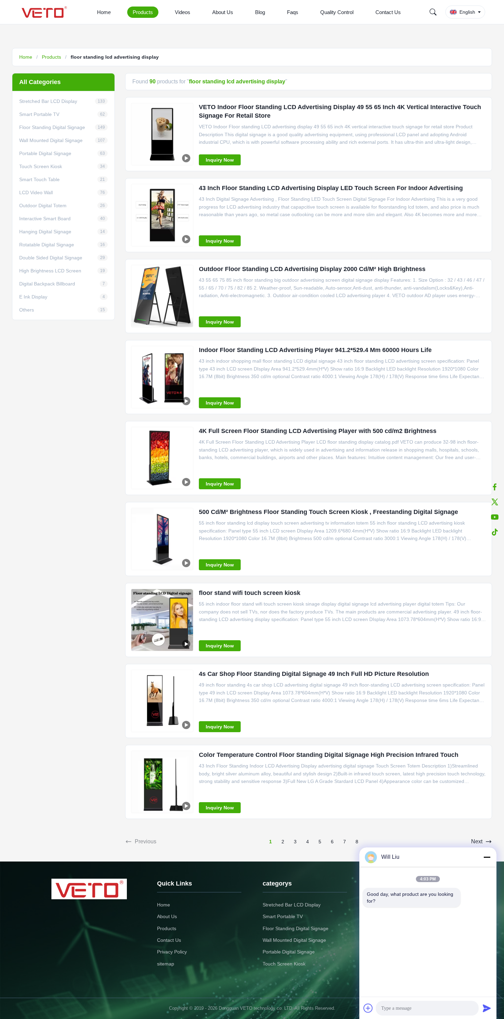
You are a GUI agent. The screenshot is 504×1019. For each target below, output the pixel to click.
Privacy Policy (172, 951)
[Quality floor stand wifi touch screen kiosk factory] (162, 620)
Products (143, 12)
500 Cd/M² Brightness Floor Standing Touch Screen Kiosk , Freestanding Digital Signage (328, 511)
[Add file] (368, 1008)
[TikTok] (494, 532)
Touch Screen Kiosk (284, 964)
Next (476, 841)
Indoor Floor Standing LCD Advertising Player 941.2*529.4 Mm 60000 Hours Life (315, 350)
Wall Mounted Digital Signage (294, 940)
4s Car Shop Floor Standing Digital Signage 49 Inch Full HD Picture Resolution (314, 673)
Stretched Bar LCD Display (292, 904)
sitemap (165, 964)
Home (104, 12)
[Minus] (487, 857)
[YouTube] (494, 517)
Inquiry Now (220, 160)
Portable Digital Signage (289, 951)
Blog (260, 12)
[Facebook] (494, 486)
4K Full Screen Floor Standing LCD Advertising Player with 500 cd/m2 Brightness (317, 430)
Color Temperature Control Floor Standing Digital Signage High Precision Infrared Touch (328, 754)
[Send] (486, 1008)
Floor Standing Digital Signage (295, 928)
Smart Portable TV (283, 916)
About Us (222, 12)
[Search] (433, 12)
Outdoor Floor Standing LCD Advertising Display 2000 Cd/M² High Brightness (312, 269)
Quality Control (336, 12)
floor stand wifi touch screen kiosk (249, 592)
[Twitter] (494, 502)
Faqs (292, 12)
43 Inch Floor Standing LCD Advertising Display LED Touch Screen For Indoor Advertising (331, 188)
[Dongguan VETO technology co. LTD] (45, 12)
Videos (182, 12)
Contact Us (388, 12)
